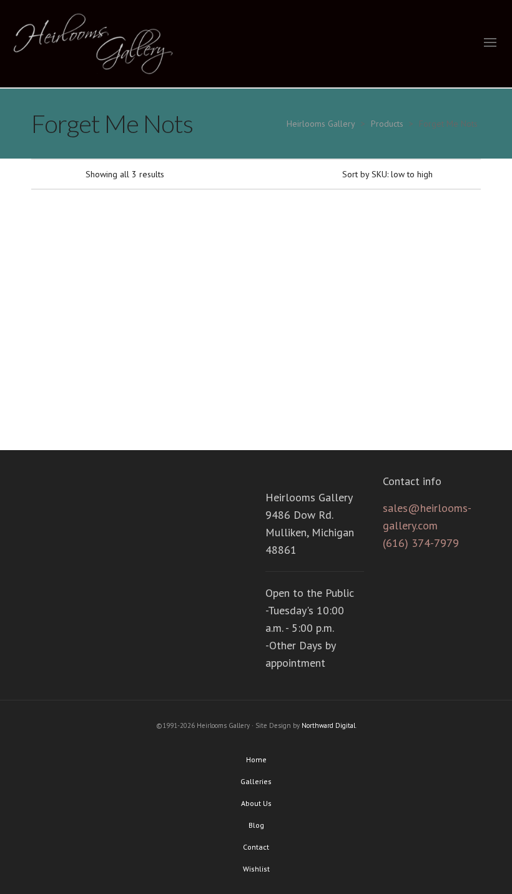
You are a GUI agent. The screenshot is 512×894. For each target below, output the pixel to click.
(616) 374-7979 (421, 543)
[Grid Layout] (71, 173)
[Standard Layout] (37, 173)
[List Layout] (54, 173)
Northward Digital (328, 725)
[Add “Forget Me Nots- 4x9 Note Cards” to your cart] (294, 284)
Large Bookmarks (80, 366)
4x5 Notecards (197, 366)
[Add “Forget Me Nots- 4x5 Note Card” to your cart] (177, 284)
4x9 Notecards (314, 366)
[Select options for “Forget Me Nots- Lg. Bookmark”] (60, 284)
